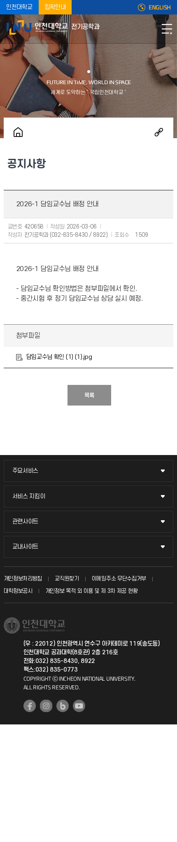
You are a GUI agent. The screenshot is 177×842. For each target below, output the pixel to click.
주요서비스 (25, 470)
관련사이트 (25, 521)
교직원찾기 (67, 578)
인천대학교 (19, 7)
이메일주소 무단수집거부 (119, 578)
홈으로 (18, 132)
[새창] (29, 706)
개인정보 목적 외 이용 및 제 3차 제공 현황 (91, 591)
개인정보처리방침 (23, 578)
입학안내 (55, 7)
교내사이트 (25, 546)
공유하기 (159, 132)
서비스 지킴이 (28, 496)
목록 (89, 395)
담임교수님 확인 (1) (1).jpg (59, 357)
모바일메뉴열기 (166, 28)
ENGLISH (160, 7)
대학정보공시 (18, 591)
